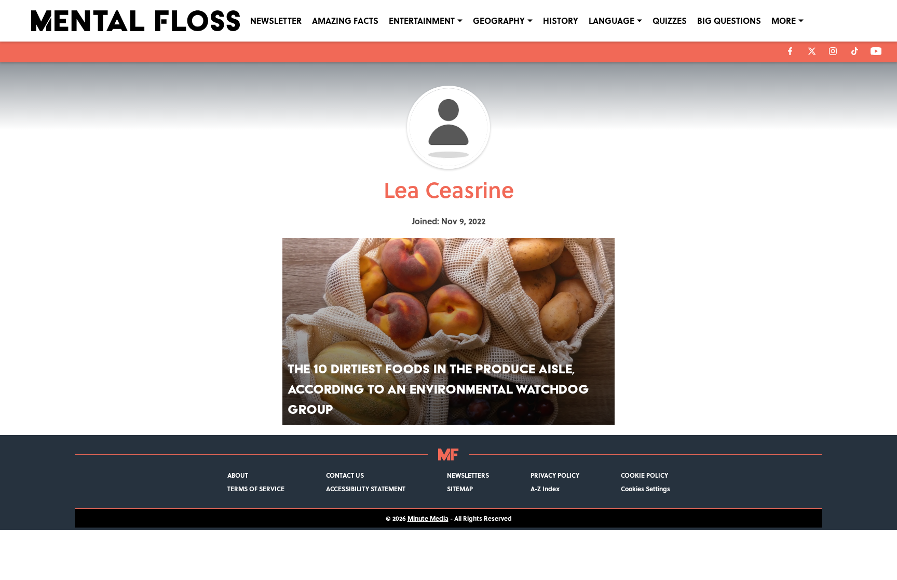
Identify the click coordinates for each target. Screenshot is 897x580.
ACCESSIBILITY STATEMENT (365, 488)
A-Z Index (545, 488)
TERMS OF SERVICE (255, 488)
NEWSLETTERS (468, 475)
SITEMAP (460, 488)
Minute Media (427, 518)
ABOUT (237, 475)
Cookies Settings (645, 488)
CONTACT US (345, 475)
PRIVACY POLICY (555, 475)
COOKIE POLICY (644, 475)
